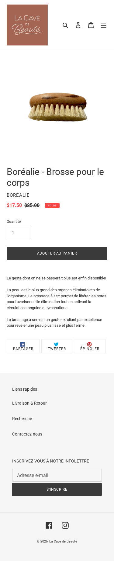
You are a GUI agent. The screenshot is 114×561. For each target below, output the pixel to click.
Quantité (14, 221)
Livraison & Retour (29, 403)
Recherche (22, 418)
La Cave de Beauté (63, 541)
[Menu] (103, 25)
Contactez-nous (27, 434)
